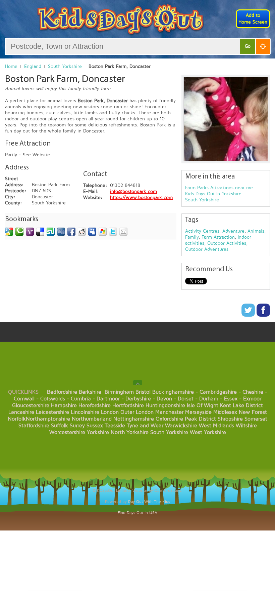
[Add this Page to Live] (103, 232)
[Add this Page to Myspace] (92, 232)
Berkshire (90, 392)
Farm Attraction (218, 237)
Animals (256, 231)
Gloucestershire (30, 405)
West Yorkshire (208, 432)
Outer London (137, 412)
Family (192, 237)
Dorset (186, 399)
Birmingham (119, 392)
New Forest (253, 412)
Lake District (248, 405)
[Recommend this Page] (123, 232)
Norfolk (17, 419)
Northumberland (92, 419)
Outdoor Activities (226, 243)
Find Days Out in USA (137, 513)
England (32, 66)
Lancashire (21, 412)
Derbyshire (138, 399)
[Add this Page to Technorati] (19, 232)
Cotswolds (52, 399)
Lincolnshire (85, 412)
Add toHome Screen (252, 19)
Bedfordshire (62, 392)
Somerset (255, 419)
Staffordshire (33, 426)
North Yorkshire (130, 432)
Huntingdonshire (165, 405)
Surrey (77, 426)
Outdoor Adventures (206, 249)
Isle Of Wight (202, 405)
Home (11, 66)
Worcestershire (67, 432)
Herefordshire (94, 405)
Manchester (169, 412)
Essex (230, 399)
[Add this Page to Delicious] (40, 232)
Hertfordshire (128, 405)
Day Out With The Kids (149, 502)
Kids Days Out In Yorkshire (213, 193)
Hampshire (64, 405)
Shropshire (230, 419)
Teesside (115, 426)
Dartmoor (108, 399)
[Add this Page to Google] (9, 232)
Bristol (143, 392)
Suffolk (59, 426)
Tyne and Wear (145, 426)
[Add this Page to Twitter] (113, 232)
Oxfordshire (169, 419)
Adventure (233, 231)
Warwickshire (181, 426)
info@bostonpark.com (133, 191)
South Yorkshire (65, 66)
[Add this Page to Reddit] (82, 232)
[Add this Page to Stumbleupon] (51, 232)
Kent (225, 405)
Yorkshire (98, 432)
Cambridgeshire (218, 392)
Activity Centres (202, 231)
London (110, 412)
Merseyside (198, 412)
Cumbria (81, 399)
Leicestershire (52, 412)
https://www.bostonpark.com (141, 197)
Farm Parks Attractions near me (219, 187)
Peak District (200, 419)
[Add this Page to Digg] (61, 232)
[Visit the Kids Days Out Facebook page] (263, 315)
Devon (164, 399)
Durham (208, 399)
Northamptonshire (48, 419)
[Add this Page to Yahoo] (30, 232)
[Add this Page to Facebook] (71, 232)
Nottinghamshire (133, 419)
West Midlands (216, 426)
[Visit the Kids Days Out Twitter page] (249, 315)
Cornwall (24, 399)
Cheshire (252, 392)
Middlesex (225, 412)
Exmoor (252, 399)
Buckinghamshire (173, 392)
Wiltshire (246, 426)
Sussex (95, 426)
